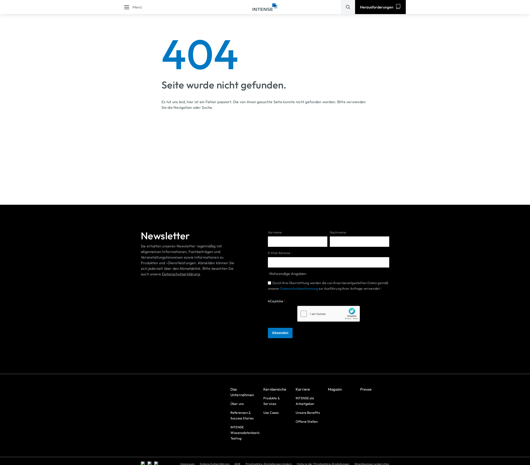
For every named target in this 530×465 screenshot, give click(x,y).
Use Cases (271, 413)
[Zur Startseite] (265, 7)
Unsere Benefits (308, 413)
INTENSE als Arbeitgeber (305, 401)
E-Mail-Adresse (280, 253)
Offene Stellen (307, 421)
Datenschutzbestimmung (299, 288)
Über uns (237, 404)
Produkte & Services (271, 401)
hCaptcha (276, 301)
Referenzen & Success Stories (242, 415)
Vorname (275, 232)
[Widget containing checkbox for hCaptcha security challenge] (328, 314)
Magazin (335, 389)
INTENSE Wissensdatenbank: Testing (245, 432)
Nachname (338, 232)
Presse (366, 389)
